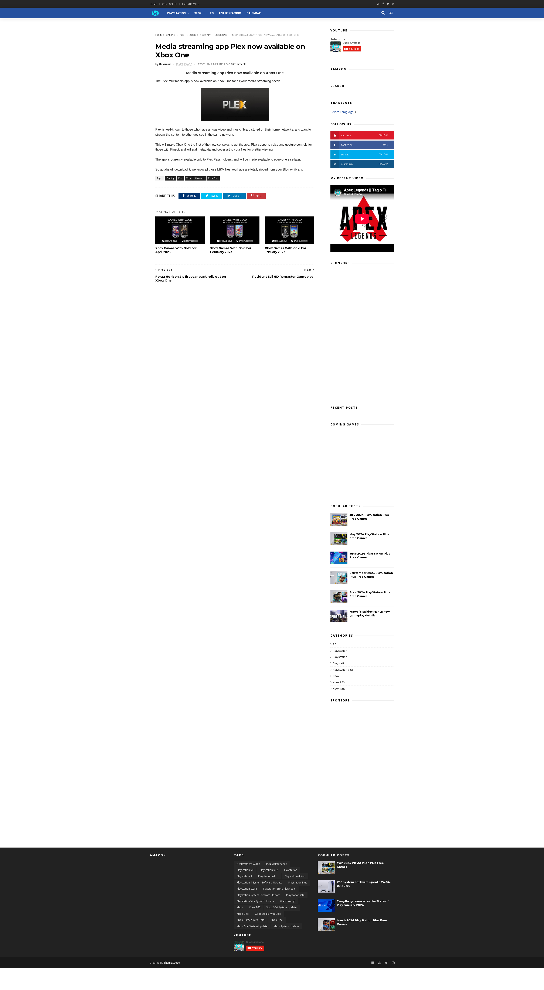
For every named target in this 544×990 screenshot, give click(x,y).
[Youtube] (378, 4)
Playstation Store (247, 888)
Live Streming (190, 4)
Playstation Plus (297, 882)
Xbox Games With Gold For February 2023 (230, 250)
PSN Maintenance (276, 864)
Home (153, 4)
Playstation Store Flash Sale (279, 888)
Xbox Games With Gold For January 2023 (285, 250)
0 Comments (238, 64)
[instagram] (393, 4)
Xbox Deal (243, 914)
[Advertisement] (362, 334)
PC (212, 13)
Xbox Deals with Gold (268, 914)
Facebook (364, 145)
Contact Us (169, 4)
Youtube (364, 135)
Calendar (253, 13)
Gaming (170, 35)
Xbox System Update (286, 926)
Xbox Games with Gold (251, 920)
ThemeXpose (172, 962)
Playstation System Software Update (258, 895)
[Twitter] (388, 4)
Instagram (364, 164)
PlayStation (176, 13)
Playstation (340, 651)
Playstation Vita (343, 669)
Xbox (197, 13)
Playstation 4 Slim (295, 876)
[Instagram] (393, 963)
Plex (182, 35)
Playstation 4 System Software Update (259, 882)
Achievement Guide (248, 864)
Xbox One (221, 35)
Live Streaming (230, 13)
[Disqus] (235, 343)
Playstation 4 (341, 663)
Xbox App (205, 35)
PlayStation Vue (269, 870)
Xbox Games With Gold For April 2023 (175, 250)
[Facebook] (383, 4)
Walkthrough (287, 901)
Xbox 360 (338, 682)
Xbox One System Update (252, 926)
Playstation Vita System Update (255, 901)
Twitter (364, 154)
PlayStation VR (245, 870)
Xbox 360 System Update (281, 907)
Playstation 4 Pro (268, 876)
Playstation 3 (341, 657)
